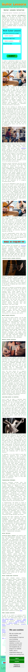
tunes (16, 95)
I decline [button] (17, 661)
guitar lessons (6, 592)
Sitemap (3, 657)
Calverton (23, 245)
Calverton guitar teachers (9, 535)
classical (23, 148)
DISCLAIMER (24, 7)
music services (20, 566)
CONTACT (19, 7)
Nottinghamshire (12, 568)
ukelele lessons (19, 621)
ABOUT (16, 7)
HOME (10, 7)
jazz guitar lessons (8, 619)
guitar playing (21, 606)
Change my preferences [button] (17, 665)
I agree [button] (17, 658)
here (21, 610)
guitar (15, 24)
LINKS (13, 7)
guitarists (23, 520)
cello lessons (6, 624)
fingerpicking (20, 487)
